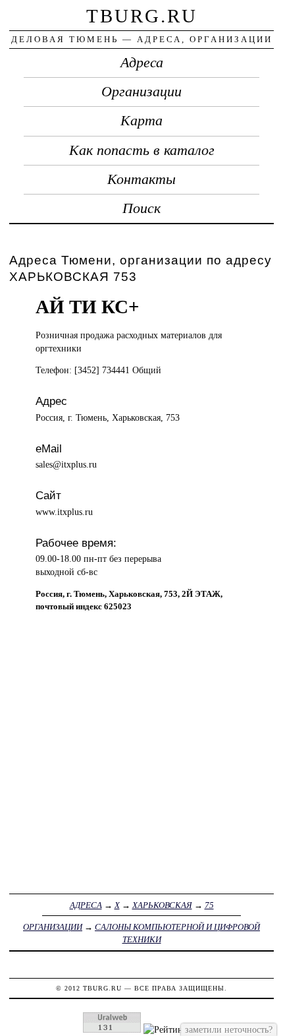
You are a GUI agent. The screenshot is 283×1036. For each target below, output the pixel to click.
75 (209, 905)
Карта (141, 121)
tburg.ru (141, 15)
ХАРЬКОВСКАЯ (162, 905)
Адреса (141, 63)
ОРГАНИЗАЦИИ (52, 927)
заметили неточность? (228, 1029)
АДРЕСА (86, 905)
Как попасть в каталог (142, 150)
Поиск (141, 208)
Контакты (141, 179)
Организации (141, 92)
